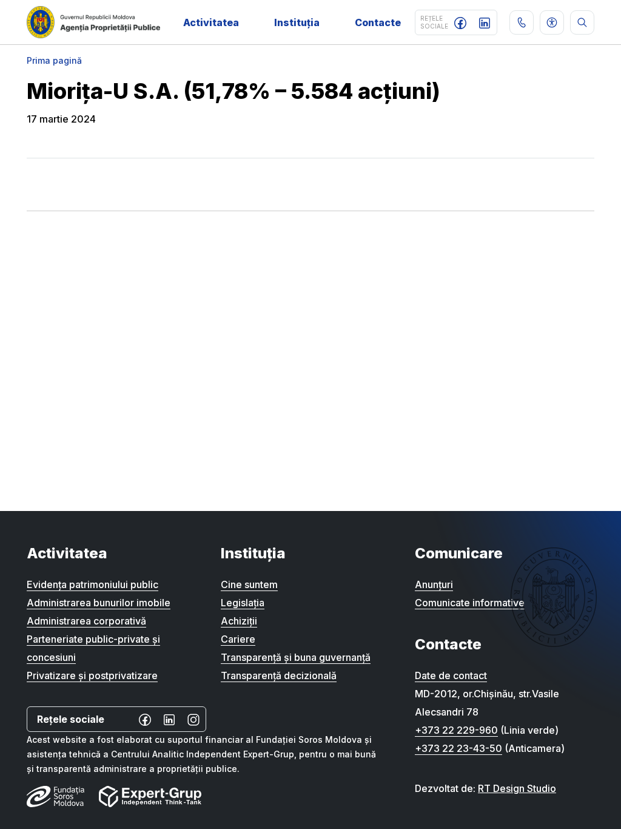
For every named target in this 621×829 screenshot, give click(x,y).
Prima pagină (54, 60)
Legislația (242, 603)
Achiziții (239, 621)
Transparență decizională (279, 675)
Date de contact (451, 675)
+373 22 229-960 (456, 730)
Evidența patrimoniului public (92, 584)
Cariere (238, 639)
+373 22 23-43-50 (458, 748)
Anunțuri (434, 584)
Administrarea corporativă (86, 621)
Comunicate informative (470, 603)
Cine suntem (249, 584)
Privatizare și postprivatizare (92, 675)
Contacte (378, 22)
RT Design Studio (517, 788)
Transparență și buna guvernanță (296, 657)
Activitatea (211, 22)
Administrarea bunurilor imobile (98, 603)
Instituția (297, 22)
